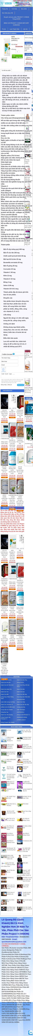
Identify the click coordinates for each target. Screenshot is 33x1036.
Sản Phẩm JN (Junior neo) (11, 948)
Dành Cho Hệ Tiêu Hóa (23, 704)
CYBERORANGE (5, 438)
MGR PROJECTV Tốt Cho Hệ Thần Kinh (11, 754)
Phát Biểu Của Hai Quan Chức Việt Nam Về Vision (27, 879)
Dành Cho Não (21, 689)
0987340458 (6, 939)
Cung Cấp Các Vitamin (7, 709)
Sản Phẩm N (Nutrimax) (19, 954)
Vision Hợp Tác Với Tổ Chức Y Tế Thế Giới (27, 776)
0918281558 (24, 937)
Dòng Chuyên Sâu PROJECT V (5, 718)
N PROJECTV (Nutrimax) (19, 439)
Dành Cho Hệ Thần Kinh (7, 685)
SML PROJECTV (12, 411)
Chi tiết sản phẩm (6, 70)
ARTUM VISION (20, 467)
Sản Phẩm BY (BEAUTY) (15, 967)
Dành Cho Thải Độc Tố (7, 704)
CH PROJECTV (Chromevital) (12, 439)
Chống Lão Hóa (21, 707)
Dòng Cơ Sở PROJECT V (23, 714)
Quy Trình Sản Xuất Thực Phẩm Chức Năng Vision (8, 864)
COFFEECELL (20, 712)
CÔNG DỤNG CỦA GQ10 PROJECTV (10, 746)
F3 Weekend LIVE (27, 840)
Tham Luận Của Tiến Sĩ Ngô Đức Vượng (11, 886)
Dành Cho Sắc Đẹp (22, 694)
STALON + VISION (4, 467)
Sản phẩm (24, 9)
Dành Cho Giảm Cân (6, 689)
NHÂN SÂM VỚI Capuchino (15, 1020)
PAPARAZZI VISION (22, 717)
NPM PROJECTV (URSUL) (12, 551)
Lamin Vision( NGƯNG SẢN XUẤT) (12, 467)
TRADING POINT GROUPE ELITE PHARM (24, 739)
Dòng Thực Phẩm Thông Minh (7, 697)
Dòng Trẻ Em (20, 682)
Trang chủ (5, 9)
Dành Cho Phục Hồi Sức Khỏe (23, 685)
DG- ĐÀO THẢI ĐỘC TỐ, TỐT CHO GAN (26, 850)
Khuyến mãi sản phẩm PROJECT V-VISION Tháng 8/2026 (16, 18)
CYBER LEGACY (21, 720)
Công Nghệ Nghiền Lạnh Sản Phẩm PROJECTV (27, 746)
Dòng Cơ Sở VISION (6, 680)
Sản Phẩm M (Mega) (20, 959)
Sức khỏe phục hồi (7, 13)
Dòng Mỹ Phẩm (21, 699)
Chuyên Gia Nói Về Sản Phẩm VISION (27, 894)
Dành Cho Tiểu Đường (7, 714)
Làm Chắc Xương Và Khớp (8, 702)
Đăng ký (10, 384)
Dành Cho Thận (21, 702)
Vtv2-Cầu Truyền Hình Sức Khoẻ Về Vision (27, 909)
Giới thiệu (14, 9)
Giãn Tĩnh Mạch (21, 709)
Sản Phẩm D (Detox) (18, 956)
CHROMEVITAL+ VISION (13, 496)
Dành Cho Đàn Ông (22, 680)
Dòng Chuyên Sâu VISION (7, 722)
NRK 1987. (25, 863)
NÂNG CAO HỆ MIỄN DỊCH (8, 707)
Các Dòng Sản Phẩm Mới (23, 697)
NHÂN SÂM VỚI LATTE (13, 1015)
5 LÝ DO (9, 730)
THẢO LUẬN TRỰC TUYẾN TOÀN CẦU (10, 857)
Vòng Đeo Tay (4, 712)
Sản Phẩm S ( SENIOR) (17, 1009)
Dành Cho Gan (21, 691)
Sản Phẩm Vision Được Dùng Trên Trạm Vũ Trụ (11, 909)
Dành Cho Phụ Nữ (5, 682)
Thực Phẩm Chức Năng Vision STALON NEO (16, 961)
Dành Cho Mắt (4, 694)
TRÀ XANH (25, 804)
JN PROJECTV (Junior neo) (29, 417)
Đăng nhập (4, 384)
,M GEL (19, 1004)
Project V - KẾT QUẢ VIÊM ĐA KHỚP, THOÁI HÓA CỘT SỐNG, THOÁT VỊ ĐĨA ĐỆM (24, 874)
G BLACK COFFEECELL (4, 411)
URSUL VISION (4, 496)
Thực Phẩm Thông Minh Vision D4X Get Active (15, 981)
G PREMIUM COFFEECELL (20, 411)
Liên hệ (25, 29)
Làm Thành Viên (14, 29)
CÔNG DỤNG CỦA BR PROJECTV (10, 739)
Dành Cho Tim (4, 691)
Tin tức (4, 29)
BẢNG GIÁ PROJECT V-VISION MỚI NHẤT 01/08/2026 (16, 24)
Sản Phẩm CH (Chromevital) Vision (10, 827)
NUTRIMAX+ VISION (20, 496)
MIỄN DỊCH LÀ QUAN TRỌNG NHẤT (10, 783)
